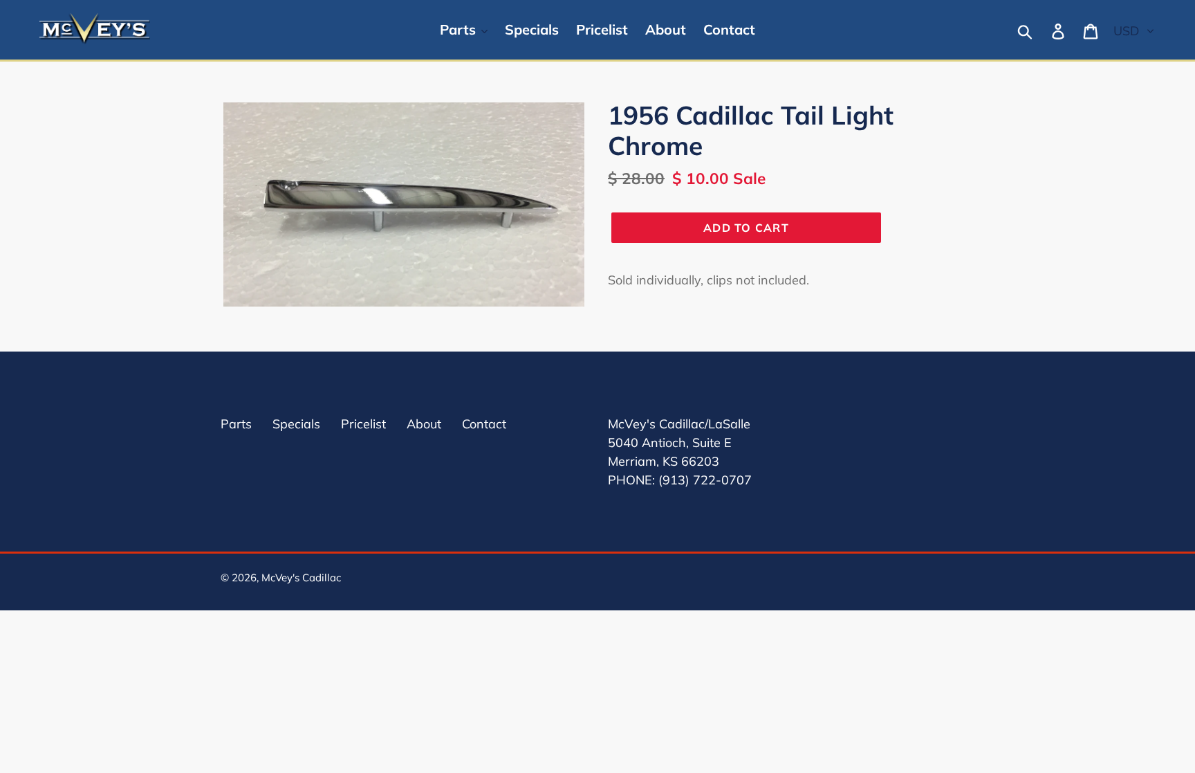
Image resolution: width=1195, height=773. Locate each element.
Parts (236, 424)
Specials (296, 424)
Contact (484, 424)
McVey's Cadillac (301, 577)
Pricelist (363, 424)
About (424, 424)
